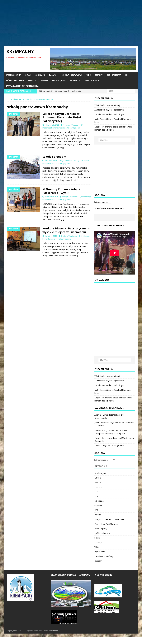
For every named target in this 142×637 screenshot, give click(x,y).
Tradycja (32, 80)
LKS (126, 75)
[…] (64, 147)
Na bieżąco (40, 75)
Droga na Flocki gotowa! (113, 445)
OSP (96, 510)
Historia (97, 482)
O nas (28, 75)
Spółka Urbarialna (15, 80)
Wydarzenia (99, 551)
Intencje (98, 487)
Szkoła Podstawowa (72, 75)
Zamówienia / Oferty (103, 556)
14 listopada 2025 (52, 125)
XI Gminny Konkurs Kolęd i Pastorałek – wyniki (61, 191)
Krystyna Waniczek (71, 125)
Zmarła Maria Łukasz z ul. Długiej (109, 114)
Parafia (52, 75)
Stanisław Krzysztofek (104, 430)
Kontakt (74, 80)
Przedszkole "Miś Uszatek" (106, 524)
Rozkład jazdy (59, 80)
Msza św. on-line (92, 80)
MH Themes (55, 631)
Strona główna (13, 75)
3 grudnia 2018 (51, 236)
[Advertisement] (71, 22)
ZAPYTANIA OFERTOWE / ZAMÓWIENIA (22, 86)
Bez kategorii (100, 473)
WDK (89, 75)
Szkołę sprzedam (54, 156)
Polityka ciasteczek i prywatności (109, 519)
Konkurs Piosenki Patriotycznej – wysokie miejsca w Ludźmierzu (66, 230)
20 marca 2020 (51, 160)
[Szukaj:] (121, 90)
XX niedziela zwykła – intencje (107, 105)
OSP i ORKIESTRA (114, 75)
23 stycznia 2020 (51, 196)
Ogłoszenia (99, 505)
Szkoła (97, 537)
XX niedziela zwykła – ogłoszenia (109, 109)
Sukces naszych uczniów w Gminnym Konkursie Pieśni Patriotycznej (61, 117)
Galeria (44, 80)
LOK (96, 496)
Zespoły (98, 75)
